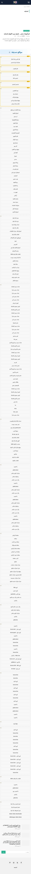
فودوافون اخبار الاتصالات (15, 237)
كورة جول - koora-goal (15, 632)
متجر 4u (15, 339)
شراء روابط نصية (15, 224)
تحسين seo (15, 78)
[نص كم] (15, 2)
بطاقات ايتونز (15, 382)
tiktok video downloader (15, 813)
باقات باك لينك (15, 228)
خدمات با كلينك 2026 (15, 444)
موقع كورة (15, 723)
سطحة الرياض (15, 535)
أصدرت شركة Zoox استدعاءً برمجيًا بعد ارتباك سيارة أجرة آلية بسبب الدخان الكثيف (11, 833)
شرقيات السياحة (15, 205)
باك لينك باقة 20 (15, 434)
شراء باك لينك (16, 218)
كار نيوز (15, 146)
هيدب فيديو (15, 179)
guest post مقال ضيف (15, 427)
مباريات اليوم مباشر (15, 473)
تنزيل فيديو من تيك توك (15, 804)
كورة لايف (15, 681)
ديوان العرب (15, 450)
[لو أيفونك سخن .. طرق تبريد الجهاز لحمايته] (15, 24)
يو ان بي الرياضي (15, 267)
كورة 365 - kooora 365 (15, 665)
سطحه (15, 538)
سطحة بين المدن (15, 542)
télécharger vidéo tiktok (15, 817)
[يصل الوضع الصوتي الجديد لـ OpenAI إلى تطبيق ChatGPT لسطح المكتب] (26, 827)
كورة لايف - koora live (15, 756)
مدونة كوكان (15, 139)
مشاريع (15, 454)
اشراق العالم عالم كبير (15, 247)
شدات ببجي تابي (15, 296)
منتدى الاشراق (15, 251)
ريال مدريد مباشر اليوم (15, 606)
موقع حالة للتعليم (15, 270)
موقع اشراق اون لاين (15, 100)
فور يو (15, 362)
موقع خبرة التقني (15, 149)
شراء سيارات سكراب (15, 565)
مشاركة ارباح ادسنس (15, 62)
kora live (15, 678)
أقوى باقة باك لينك (15, 441)
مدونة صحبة (15, 202)
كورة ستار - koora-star (15, 629)
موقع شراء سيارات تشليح (15, 571)
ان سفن (15, 116)
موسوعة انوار (15, 208)
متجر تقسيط (15, 323)
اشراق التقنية (15, 113)
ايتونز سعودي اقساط (15, 306)
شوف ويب (15, 126)
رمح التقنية (15, 182)
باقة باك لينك (15, 75)
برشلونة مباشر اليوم (15, 610)
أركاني (15, 195)
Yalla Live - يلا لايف (15, 655)
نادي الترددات (15, 169)
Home (28, 6)
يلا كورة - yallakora (15, 662)
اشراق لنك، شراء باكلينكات (15, 231)
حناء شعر (16, 402)
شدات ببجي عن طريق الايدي (15, 342)
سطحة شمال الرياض (15, 548)
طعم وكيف (15, 189)
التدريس (15, 244)
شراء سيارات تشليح (15, 568)
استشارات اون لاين (15, 172)
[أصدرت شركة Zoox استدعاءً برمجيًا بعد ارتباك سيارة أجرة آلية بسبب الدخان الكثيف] (26, 835)
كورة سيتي (15, 590)
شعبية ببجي (15, 379)
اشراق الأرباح (15, 212)
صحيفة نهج (15, 143)
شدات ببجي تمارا (15, 290)
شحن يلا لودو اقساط (15, 309)
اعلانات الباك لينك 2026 (15, 254)
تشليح (15, 561)
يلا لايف (15, 600)
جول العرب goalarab (15, 594)
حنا (15, 405)
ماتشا (15, 408)
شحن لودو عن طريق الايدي (15, 375)
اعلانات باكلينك (15, 460)
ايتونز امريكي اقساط (15, 355)
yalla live (15, 620)
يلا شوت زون (15, 791)
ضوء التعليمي (15, 90)
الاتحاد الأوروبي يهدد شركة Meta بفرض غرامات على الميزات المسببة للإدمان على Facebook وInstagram (11, 842)
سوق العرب (15, 431)
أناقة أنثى (16, 152)
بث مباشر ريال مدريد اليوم (15, 597)
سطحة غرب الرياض (15, 551)
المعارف (15, 175)
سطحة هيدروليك (15, 545)
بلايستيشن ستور (15, 385)
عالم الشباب (15, 68)
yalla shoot (15, 470)
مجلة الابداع (15, 166)
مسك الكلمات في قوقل (15, 110)
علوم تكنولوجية (26, 30)
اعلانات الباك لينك (15, 234)
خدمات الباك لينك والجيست (15, 421)
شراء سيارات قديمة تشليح (15, 581)
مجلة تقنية (15, 264)
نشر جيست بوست (15, 424)
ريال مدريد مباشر (15, 480)
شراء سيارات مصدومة (15, 578)
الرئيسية (15, 867)
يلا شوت (15, 466)
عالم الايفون (15, 136)
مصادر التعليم (15, 261)
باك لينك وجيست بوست (16, 257)
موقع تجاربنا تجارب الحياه (15, 447)
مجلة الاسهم (15, 129)
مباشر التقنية (15, 198)
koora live (15, 642)
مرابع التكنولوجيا (15, 119)
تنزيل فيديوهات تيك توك (16, 810)
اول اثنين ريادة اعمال (15, 59)
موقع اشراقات (15, 97)
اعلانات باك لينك (15, 457)
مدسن (15, 159)
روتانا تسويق (15, 162)
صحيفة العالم (15, 280)
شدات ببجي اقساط (15, 286)
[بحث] (2, 2)
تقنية (16, 241)
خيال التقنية (15, 123)
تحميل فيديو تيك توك (15, 807)
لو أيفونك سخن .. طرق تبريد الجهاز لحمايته (17, 34)
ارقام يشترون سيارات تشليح (15, 574)
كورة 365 (15, 587)
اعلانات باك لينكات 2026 (15, 778)
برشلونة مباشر (15, 476)
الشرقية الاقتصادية (15, 133)
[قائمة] (29, 2)
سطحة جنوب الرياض (15, 555)
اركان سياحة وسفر (16, 103)
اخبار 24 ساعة (15, 274)
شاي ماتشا (15, 411)
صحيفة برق (15, 94)
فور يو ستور (15, 336)
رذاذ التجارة (15, 185)
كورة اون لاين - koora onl (15, 659)
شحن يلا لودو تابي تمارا (15, 349)
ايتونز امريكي (15, 303)
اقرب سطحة (15, 558)
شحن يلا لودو (15, 372)
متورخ (15, 156)
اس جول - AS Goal (15, 668)
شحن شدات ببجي (15, 365)
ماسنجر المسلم (15, 84)
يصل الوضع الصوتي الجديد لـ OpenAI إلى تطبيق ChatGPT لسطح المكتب (11, 826)
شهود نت (15, 192)
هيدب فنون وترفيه (15, 277)
